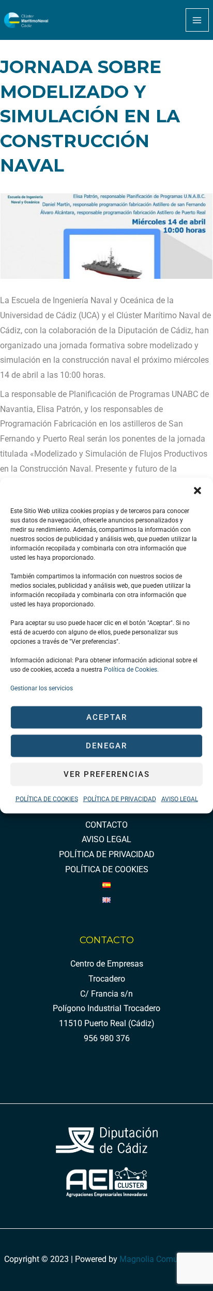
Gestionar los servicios (41, 687)
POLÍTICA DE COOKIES (47, 798)
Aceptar (106, 717)
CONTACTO (106, 825)
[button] (197, 490)
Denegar (106, 745)
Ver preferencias (107, 774)
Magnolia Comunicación (164, 1259)
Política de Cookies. (130, 669)
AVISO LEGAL (179, 798)
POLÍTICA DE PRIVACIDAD (119, 798)
